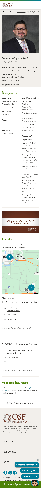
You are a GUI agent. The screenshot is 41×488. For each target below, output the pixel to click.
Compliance (7, 480)
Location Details (12, 319)
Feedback (36, 293)
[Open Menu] (37, 5)
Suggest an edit (29, 403)
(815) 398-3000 (13, 315)
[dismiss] (38, 460)
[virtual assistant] (35, 483)
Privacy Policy (30, 480)
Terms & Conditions (18, 480)
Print (10, 403)
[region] (20, 272)
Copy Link (19, 403)
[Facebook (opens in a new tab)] (5, 473)
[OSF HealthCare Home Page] (8, 5)
